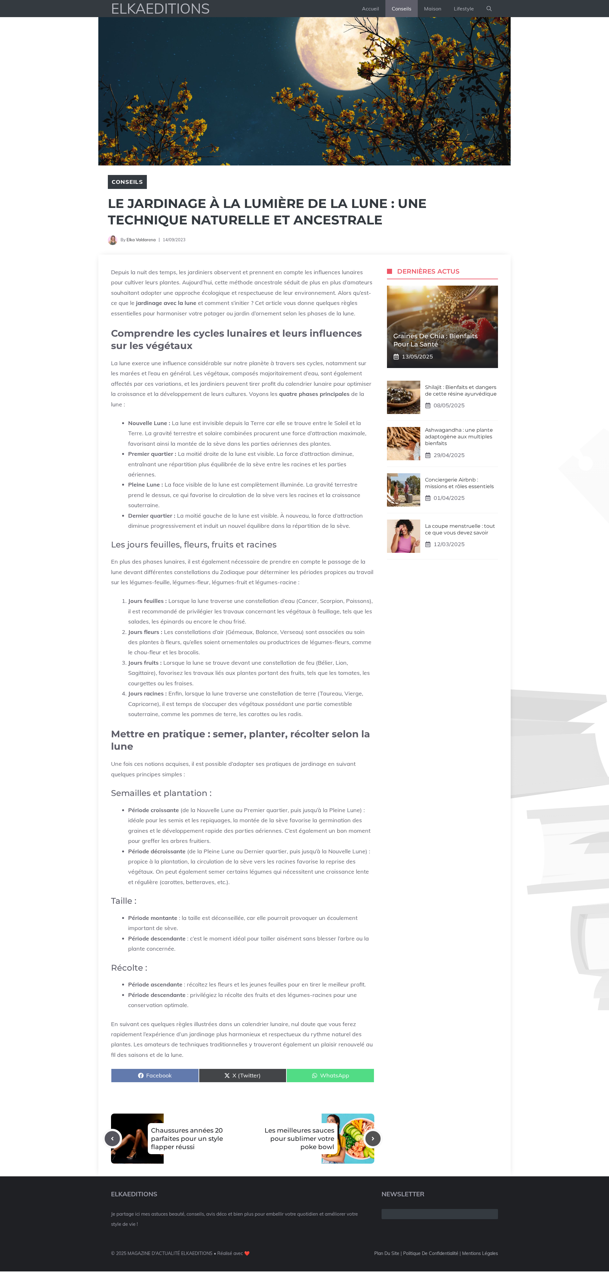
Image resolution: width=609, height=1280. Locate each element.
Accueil (370, 8)
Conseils (401, 8)
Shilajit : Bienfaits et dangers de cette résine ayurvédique (461, 390)
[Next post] (373, 1138)
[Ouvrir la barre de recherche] (489, 8)
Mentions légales (480, 1253)
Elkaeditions (160, 8)
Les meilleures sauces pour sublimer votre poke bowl (299, 1139)
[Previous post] (112, 1138)
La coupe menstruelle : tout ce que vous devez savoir (460, 529)
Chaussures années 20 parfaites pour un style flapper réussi (187, 1139)
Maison (432, 8)
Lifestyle (464, 8)
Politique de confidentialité (430, 1253)
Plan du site (386, 1253)
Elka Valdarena (141, 239)
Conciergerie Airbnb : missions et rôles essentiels (459, 482)
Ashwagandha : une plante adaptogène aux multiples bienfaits (459, 436)
